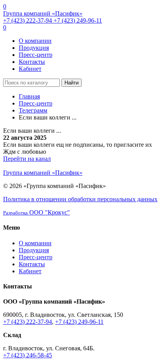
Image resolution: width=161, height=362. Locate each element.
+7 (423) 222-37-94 (28, 20)
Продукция (34, 47)
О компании (35, 40)
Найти (71, 83)
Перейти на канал (27, 158)
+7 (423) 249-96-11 (78, 20)
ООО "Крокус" (36, 212)
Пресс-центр (35, 54)
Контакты (32, 61)
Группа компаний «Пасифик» (42, 13)
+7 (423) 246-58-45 (27, 355)
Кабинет (30, 68)
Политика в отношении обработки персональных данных (80, 199)
